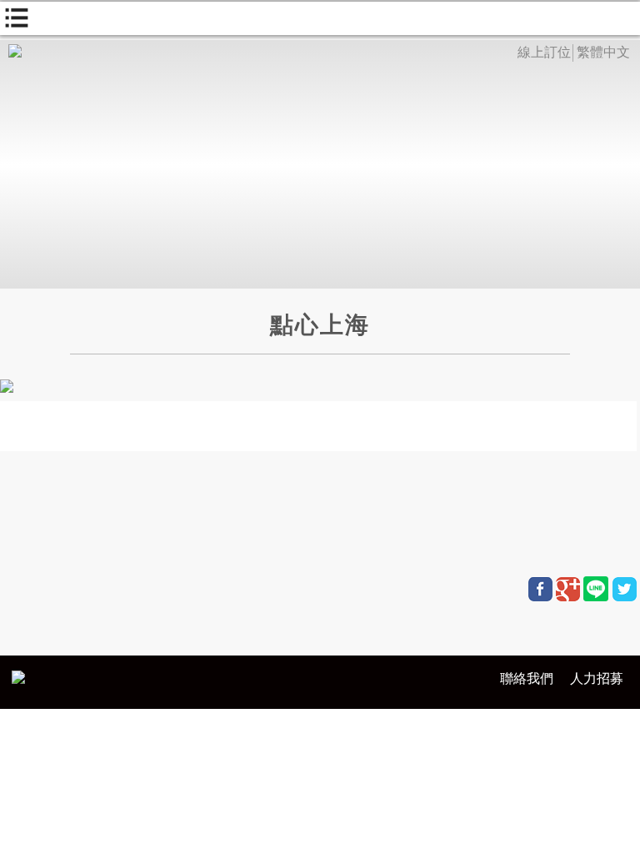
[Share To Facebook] (540, 589)
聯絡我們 (526, 678)
